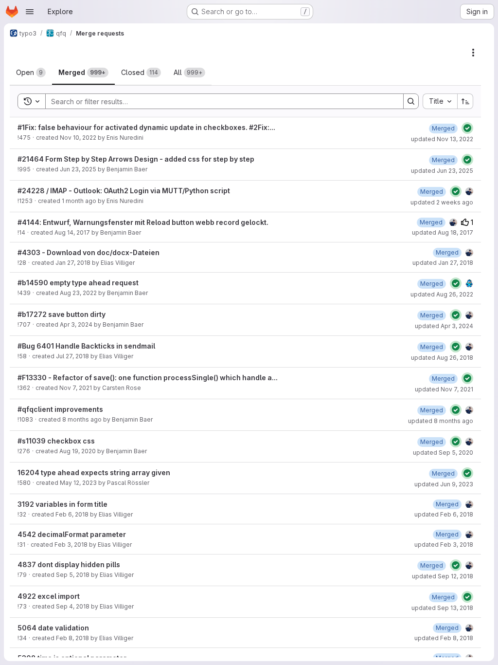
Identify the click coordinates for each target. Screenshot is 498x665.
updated (442, 139)
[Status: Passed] (467, 128)
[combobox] (440, 101)
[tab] (31, 72)
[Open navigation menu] (29, 11)
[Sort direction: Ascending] (465, 101)
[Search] (411, 101)
